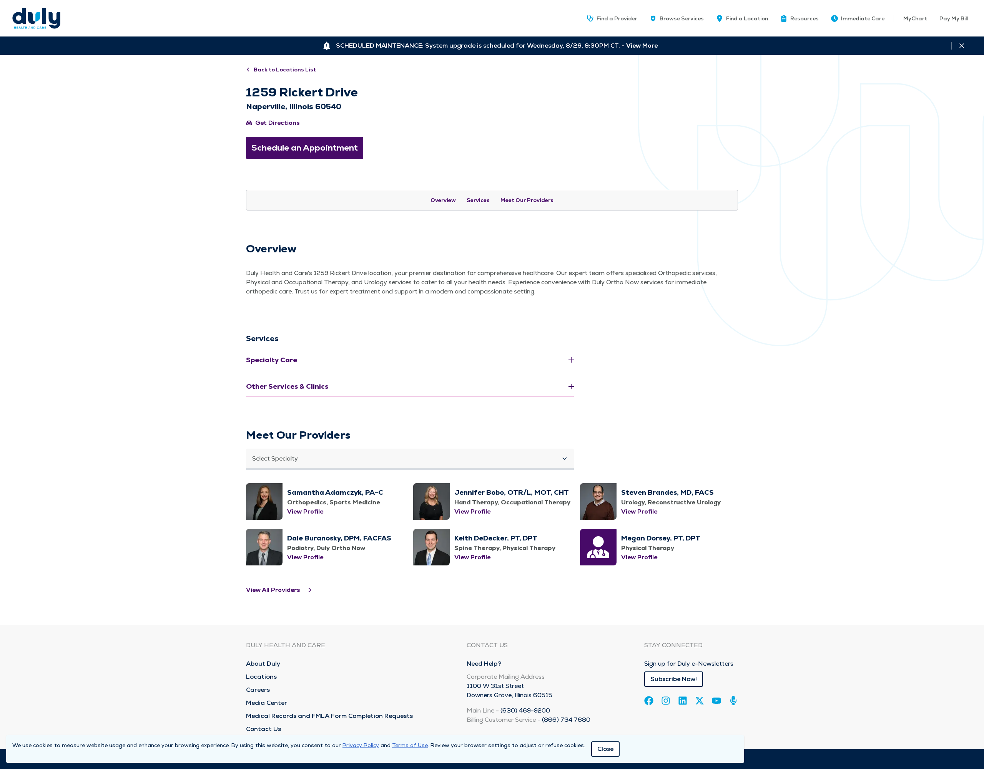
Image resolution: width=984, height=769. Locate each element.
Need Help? (484, 664)
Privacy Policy (360, 745)
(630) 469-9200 (525, 710)
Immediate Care (862, 18)
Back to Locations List (285, 69)
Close (605, 749)
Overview (443, 200)
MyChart (915, 18)
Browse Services (682, 18)
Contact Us (263, 729)
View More (642, 45)
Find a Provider (617, 18)
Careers (258, 690)
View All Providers (273, 590)
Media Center (266, 703)
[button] (799, 18)
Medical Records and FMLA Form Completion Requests (329, 716)
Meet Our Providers (527, 200)
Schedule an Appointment (304, 147)
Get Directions (277, 123)
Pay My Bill (954, 18)
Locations (261, 677)
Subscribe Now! (673, 679)
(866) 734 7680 (566, 720)
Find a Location (747, 18)
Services (478, 200)
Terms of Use (410, 745)
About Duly (263, 664)
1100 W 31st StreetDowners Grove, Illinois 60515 (509, 690)
